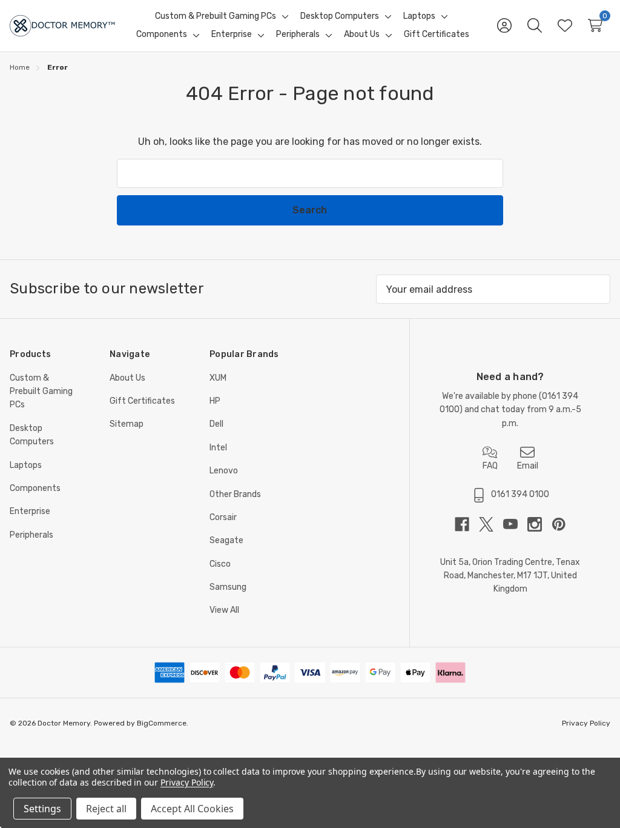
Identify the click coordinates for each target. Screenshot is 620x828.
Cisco (220, 564)
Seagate (226, 540)
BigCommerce (161, 723)
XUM (217, 378)
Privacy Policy (586, 723)
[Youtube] (515, 524)
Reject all (106, 808)
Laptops (26, 465)
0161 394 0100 (520, 494)
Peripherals (31, 535)
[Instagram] (539, 524)
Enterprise (30, 511)
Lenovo (223, 471)
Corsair (223, 517)
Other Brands (235, 494)
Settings (42, 808)
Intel (218, 447)
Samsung (227, 587)
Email (527, 466)
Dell (216, 424)
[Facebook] (467, 524)
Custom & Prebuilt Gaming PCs (41, 391)
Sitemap (126, 424)
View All (224, 610)
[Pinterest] (559, 524)
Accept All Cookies (192, 808)
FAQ (490, 466)
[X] (491, 524)
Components (35, 488)
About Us (127, 378)
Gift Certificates (142, 401)
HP (214, 401)
